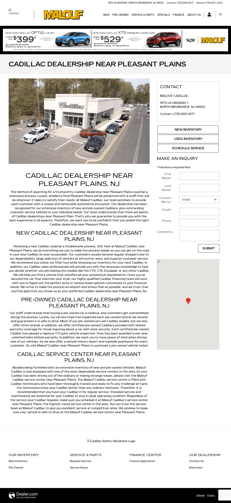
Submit (208, 248)
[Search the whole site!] (220, 14)
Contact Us (196, 461)
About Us (194, 14)
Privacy (211, 495)
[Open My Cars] (208, 14)
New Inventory (188, 129)
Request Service (80, 461)
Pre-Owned (120, 14)
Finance (178, 14)
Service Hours (79, 467)
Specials (163, 14)
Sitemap (200, 495)
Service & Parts (143, 14)
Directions (195, 467)
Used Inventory (188, 139)
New (106, 14)
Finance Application (142, 461)
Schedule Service (188, 148)
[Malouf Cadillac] (79, 121)
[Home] (18, 14)
